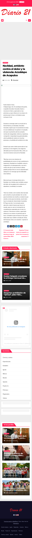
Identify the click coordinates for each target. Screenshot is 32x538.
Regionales (6, 394)
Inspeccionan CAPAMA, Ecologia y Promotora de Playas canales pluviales (15, 490)
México (5, 373)
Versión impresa (4, 527)
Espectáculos (6, 361)
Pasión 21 (6, 386)
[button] (26, 20)
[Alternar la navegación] (29, 20)
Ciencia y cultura (7, 357)
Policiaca (5, 390)
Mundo (5, 377)
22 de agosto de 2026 (11, 440)
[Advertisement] (16, 38)
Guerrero (22, 527)
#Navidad (15, 80)
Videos (5, 398)
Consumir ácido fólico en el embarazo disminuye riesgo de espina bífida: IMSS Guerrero (9, 234)
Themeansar (16, 523)
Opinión (5, 382)
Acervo (16, 534)
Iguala (4, 369)
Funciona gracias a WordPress (11, 521)
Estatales (5, 62)
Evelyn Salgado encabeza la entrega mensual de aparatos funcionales (15, 278)
